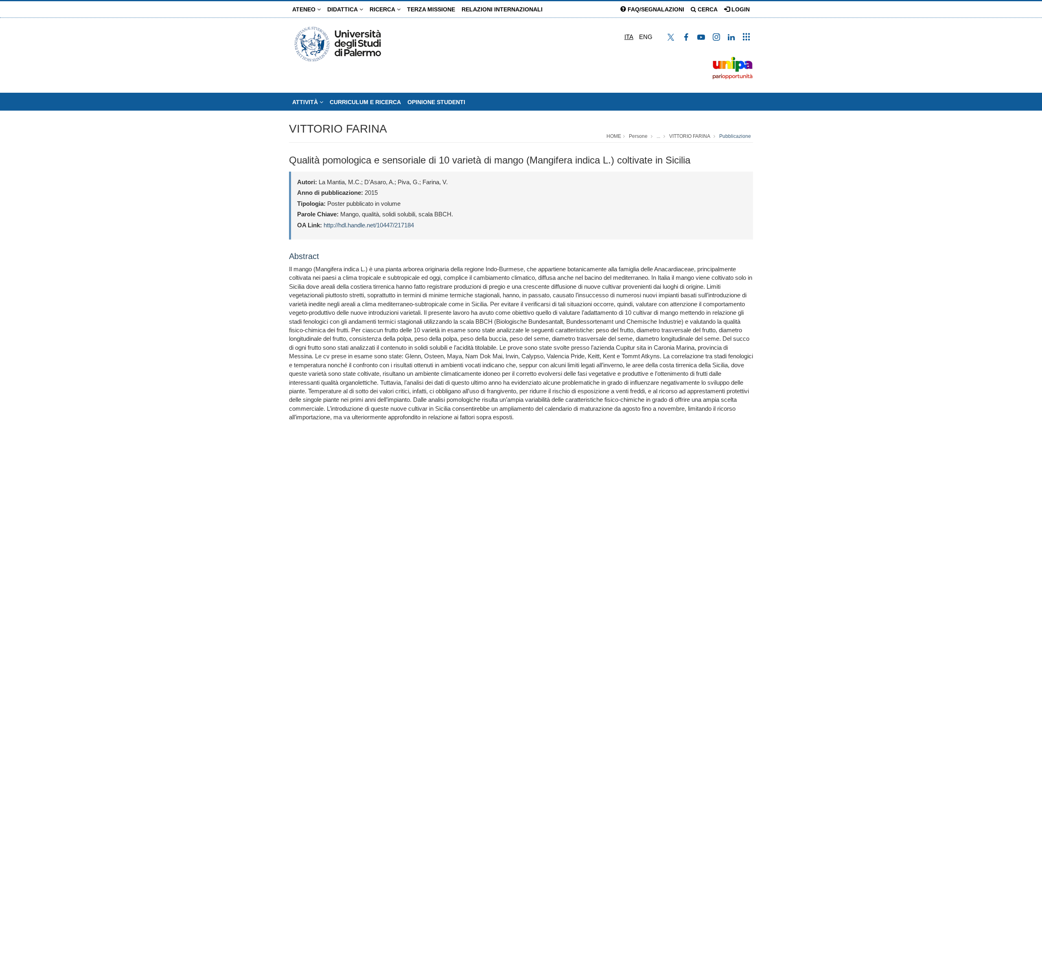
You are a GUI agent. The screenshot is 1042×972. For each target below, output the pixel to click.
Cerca (707, 9)
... (658, 136)
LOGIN (740, 9)
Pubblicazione (735, 136)
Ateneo (304, 9)
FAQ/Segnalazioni (655, 9)
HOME (613, 136)
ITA (628, 36)
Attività (306, 102)
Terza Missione (431, 9)
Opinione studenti (436, 102)
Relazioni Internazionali (502, 9)
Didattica (343, 9)
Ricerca (383, 9)
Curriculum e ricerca (365, 102)
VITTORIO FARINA (338, 128)
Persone (638, 136)
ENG (645, 36)
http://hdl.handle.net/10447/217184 (369, 225)
